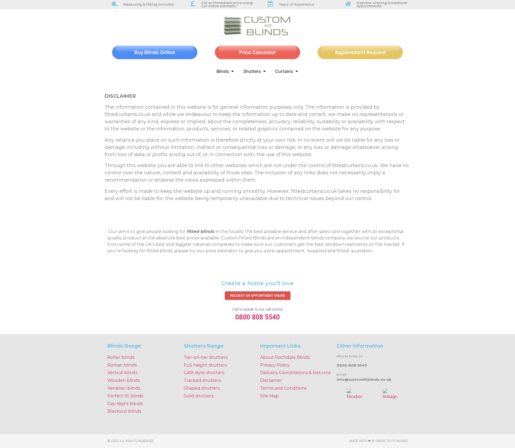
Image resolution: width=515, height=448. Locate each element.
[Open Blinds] (232, 71)
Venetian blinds (123, 388)
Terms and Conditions (283, 388)
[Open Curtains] (297, 71)
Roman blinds (122, 365)
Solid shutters (199, 395)
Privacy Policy (275, 365)
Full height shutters (205, 365)
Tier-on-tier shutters (205, 357)
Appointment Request (360, 52)
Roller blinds (120, 357)
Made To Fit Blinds (392, 441)
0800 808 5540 (257, 317)
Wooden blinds (123, 380)
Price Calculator (257, 52)
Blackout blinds (124, 411)
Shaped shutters (202, 388)
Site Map (269, 395)
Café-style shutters (204, 372)
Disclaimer (271, 380)
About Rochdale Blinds (285, 357)
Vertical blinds (122, 372)
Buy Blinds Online (154, 52)
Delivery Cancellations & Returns (295, 372)
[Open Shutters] (264, 71)
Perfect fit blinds (125, 395)
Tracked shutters (202, 380)
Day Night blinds (125, 403)
